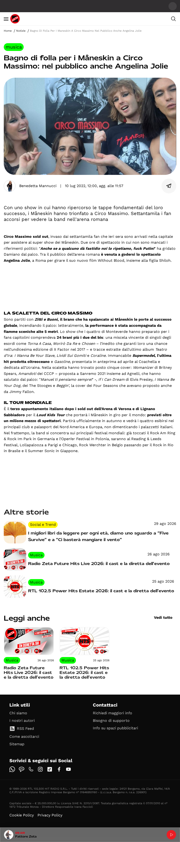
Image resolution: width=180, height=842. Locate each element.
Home (8, 30)
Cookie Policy (21, 815)
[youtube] (68, 769)
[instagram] (40, 769)
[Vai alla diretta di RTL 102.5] (171, 834)
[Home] (15, 18)
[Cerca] (173, 19)
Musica (14, 47)
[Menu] (6, 18)
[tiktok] (49, 769)
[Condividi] (169, 186)
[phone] (31, 769)
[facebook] (59, 769)
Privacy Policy (50, 815)
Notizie (21, 30)
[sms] (21, 769)
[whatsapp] (12, 769)
